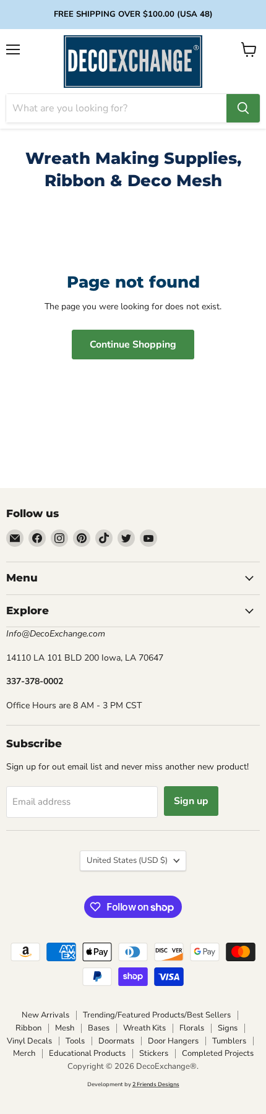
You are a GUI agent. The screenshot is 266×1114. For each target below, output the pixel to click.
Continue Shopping (133, 344)
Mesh (64, 1028)
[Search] (243, 108)
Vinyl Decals (29, 1041)
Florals (191, 1028)
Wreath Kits (144, 1028)
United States (127, 860)
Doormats (116, 1041)
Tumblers (229, 1041)
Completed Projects (218, 1053)
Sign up (191, 801)
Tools (75, 1041)
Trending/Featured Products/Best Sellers (157, 1015)
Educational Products (87, 1053)
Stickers (153, 1053)
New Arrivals (45, 1015)
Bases (98, 1028)
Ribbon (28, 1028)
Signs (228, 1028)
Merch (24, 1053)
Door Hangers (173, 1041)
